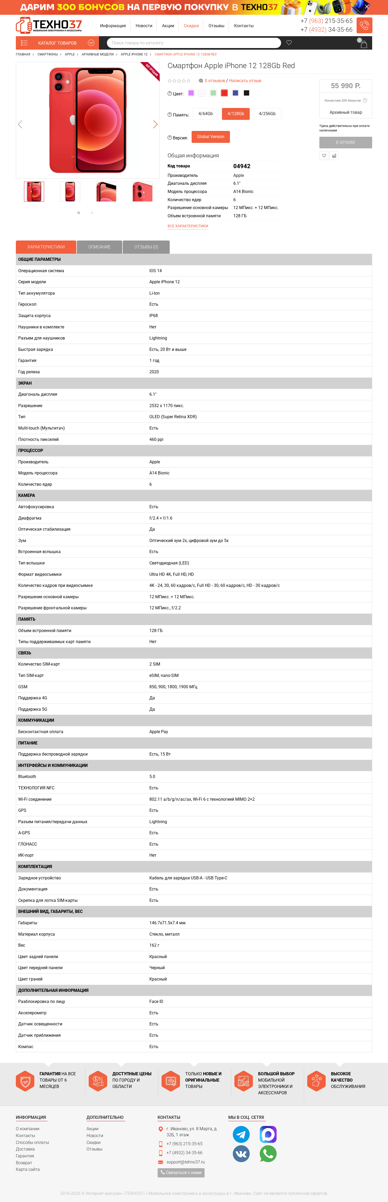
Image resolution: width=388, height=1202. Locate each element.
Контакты (25, 1135)
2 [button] (102, 212)
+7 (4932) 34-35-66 (184, 1152)
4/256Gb (267, 113)
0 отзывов (215, 80)
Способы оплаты (32, 1142)
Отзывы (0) (146, 246)
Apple (238, 175)
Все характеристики (188, 226)
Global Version (210, 136)
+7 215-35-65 (327, 21)
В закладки (323, 155)
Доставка (25, 1149)
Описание (99, 246)
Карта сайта (28, 1169)
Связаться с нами (183, 1172)
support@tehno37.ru (186, 1162)
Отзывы (94, 1149)
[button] (113, 25)
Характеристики (46, 246)
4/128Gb (236, 113)
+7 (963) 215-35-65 (184, 1143)
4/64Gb (205, 113)
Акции (92, 1128)
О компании (27, 1128)
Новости (95, 1135)
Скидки (94, 1142)
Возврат (24, 1162)
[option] (87, 120)
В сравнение (333, 155)
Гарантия (25, 1155)
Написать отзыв (245, 80)
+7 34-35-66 (327, 29)
